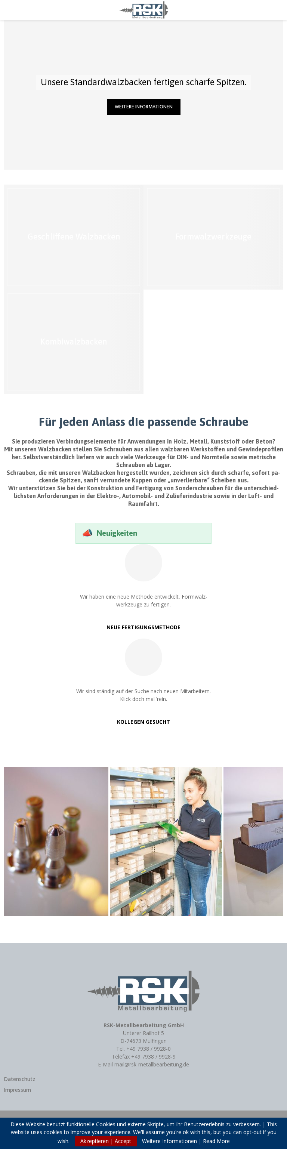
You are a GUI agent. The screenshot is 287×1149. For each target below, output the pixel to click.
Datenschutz (20, 1079)
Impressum (17, 1089)
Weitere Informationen (144, 106)
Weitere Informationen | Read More (186, 1141)
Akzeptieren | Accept (105, 1141)
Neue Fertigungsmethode (143, 627)
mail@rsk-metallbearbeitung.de (151, 1064)
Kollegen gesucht (143, 721)
